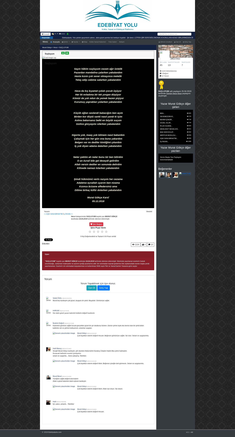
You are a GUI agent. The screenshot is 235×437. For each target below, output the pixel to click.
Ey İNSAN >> (68, 214)
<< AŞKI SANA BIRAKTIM (53, 214)
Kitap (85, 42)
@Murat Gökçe (175, 58)
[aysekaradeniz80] (168, 175)
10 (151, 244)
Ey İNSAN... (164, 142)
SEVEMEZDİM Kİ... (167, 116)
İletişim (121, 42)
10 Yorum (165, 76)
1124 (136, 244)
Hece (55, 47)
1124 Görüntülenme (169, 71)
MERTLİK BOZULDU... (168, 135)
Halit (54, 402)
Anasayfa (46, 34)
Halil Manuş (57, 348)
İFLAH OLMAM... (166, 126)
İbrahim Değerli (58, 323)
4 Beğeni (164, 73)
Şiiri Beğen (97, 224)
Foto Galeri (112, 42)
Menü (45, 42)
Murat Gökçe (47, 47)
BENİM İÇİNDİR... (166, 120)
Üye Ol (178, 42)
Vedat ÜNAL (57, 298)
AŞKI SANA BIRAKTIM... (169, 138)
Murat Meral (57, 376)
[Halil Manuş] (175, 175)
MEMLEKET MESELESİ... (169, 129)
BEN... (162, 113)
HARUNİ (56, 311)
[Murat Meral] (162, 175)
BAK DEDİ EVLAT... (167, 132)
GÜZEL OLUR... (166, 123)
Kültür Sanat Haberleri (97, 42)
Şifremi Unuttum (166, 42)
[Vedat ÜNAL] (185, 173)
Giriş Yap (187, 42)
